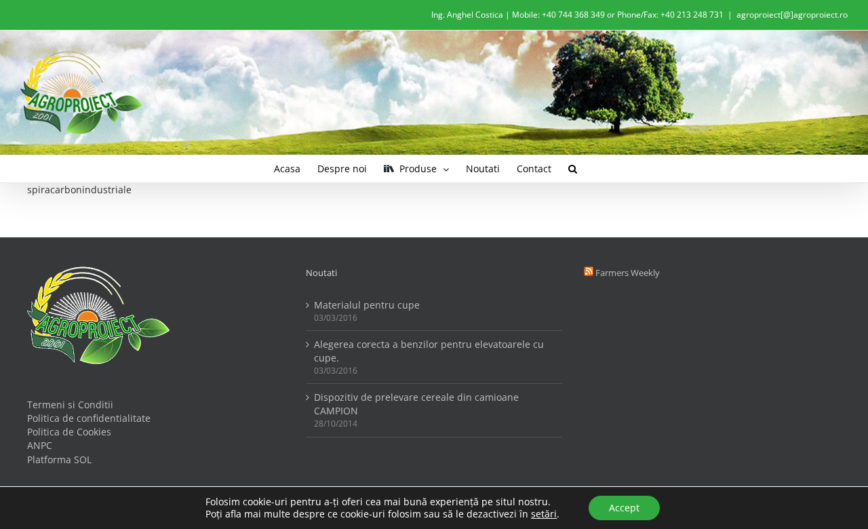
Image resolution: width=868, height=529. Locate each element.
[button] (572, 168)
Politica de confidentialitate (89, 418)
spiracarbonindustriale (79, 189)
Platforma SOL (59, 459)
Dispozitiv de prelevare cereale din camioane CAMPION (416, 404)
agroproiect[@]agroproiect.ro (792, 14)
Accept (624, 507)
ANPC (39, 445)
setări (544, 514)
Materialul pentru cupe (367, 304)
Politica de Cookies (69, 431)
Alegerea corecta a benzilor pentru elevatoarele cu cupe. (429, 351)
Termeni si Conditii (70, 404)
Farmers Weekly (627, 273)
